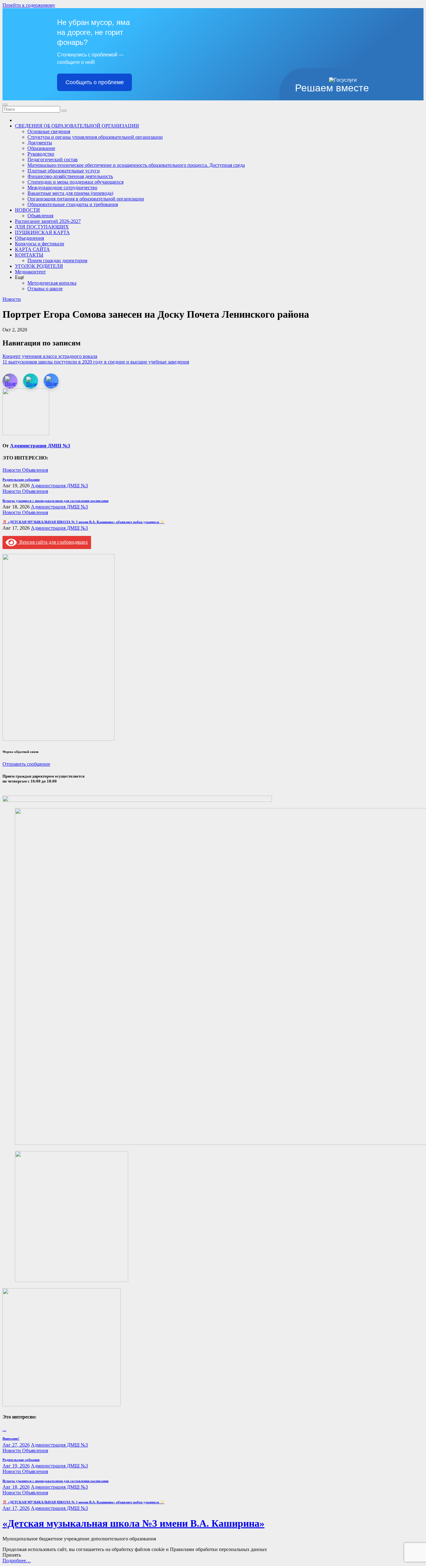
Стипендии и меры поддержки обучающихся (75, 182)
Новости (11, 299)
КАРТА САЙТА (32, 249)
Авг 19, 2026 (16, 1465)
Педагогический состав (52, 159)
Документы (39, 142)
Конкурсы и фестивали (39, 243)
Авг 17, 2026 (16, 1508)
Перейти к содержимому (28, 5)
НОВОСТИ (27, 210)
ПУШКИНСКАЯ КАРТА (42, 232)
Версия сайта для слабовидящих (52, 542)
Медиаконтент (30, 271)
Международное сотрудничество (62, 187)
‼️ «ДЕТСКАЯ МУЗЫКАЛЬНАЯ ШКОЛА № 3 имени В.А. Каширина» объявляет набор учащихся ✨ (83, 522)
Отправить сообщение (26, 764)
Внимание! (10, 1438)
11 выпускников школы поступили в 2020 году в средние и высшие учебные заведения (95, 361)
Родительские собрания (21, 479)
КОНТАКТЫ (29, 255)
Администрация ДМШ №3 (40, 445)
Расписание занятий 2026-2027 (48, 221)
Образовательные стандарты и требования (72, 204)
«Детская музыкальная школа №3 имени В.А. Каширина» (133, 1523)
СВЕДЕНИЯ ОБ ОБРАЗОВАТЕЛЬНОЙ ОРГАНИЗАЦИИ (77, 125)
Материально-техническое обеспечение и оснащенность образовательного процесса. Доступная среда (136, 165)
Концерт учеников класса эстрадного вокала (49, 356)
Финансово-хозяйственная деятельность (70, 176)
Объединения (29, 238)
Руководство (40, 154)
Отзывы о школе (45, 288)
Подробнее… (16, 1560)
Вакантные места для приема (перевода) (70, 193)
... (4, 1429)
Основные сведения (48, 131)
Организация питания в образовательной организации (85, 198)
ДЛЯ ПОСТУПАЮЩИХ (42, 226)
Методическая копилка (51, 283)
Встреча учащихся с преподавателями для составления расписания (55, 501)
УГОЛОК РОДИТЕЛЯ (39, 266)
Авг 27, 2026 (16, 1445)
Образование (41, 148)
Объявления (40, 215)
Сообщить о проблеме (94, 82)
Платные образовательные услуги (63, 170)
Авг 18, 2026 (16, 1487)
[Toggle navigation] (4, 105)
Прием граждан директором (57, 260)
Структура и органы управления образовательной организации (95, 137)
